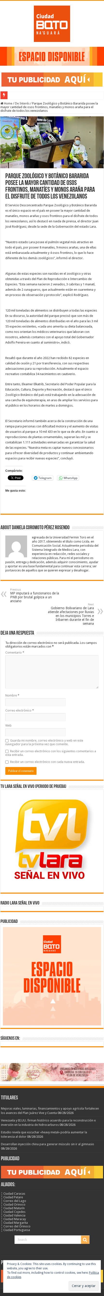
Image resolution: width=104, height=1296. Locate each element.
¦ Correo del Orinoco (15, 1226)
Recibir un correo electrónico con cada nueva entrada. (47, 762)
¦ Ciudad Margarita (14, 1222)
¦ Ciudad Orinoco (13, 1204)
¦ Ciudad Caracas (13, 1193)
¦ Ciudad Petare (12, 1197)
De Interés (22, 103)
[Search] (85, 1240)
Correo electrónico (19, 710)
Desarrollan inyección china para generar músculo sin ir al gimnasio (47, 1144)
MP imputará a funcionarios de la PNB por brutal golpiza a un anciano (34, 595)
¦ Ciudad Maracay (13, 1219)
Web (8, 725)
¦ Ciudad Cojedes (13, 1212)
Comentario (14, 652)
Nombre (12, 695)
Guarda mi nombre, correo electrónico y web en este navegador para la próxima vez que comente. (44, 742)
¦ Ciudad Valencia (13, 1215)
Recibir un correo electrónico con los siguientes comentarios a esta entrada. (50, 753)
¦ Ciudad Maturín (13, 1208)
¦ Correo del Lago (13, 1201)
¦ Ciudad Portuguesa (15, 1230)
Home (7, 103)
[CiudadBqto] (52, 23)
